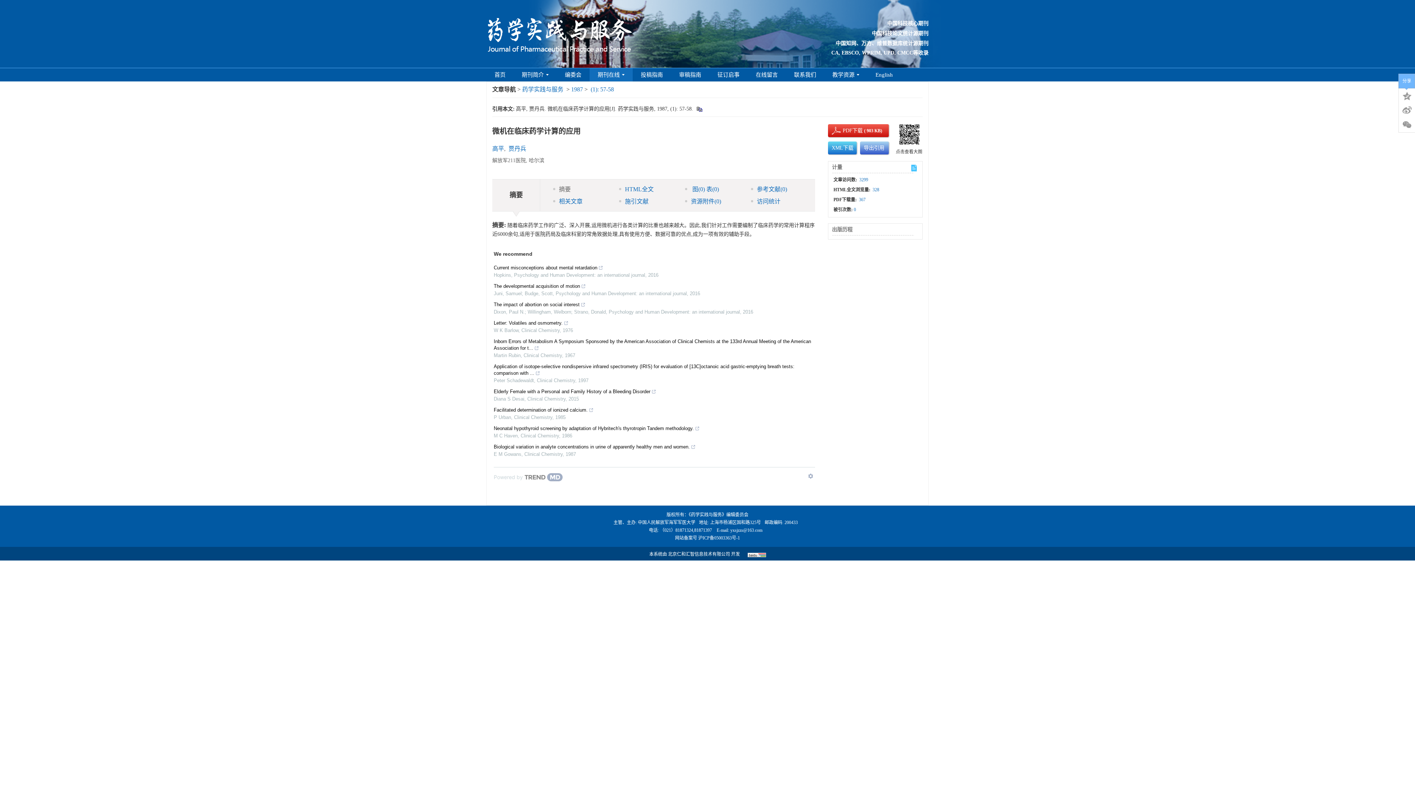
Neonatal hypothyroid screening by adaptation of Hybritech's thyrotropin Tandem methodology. (594, 428)
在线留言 (767, 75)
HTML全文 (639, 189)
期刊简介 (533, 75)
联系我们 (805, 75)
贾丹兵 (517, 149)
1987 (577, 89)
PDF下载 (846, 130)
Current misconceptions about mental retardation (545, 267)
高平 (498, 149)
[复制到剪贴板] (699, 109)
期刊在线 (609, 75)
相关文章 (571, 201)
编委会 (573, 75)
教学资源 (843, 75)
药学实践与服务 (542, 89)
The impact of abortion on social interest (537, 304)
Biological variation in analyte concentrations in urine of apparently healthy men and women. (592, 447)
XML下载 (842, 148)
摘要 (565, 189)
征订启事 (728, 75)
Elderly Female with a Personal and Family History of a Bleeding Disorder (572, 391)
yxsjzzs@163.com (746, 530)
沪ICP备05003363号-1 (719, 538)
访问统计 (768, 201)
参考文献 (772, 189)
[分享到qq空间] (1407, 95)
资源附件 (706, 201)
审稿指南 (690, 75)
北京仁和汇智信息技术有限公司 (699, 554)
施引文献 (637, 201)
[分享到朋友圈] (1407, 125)
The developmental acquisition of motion (537, 286)
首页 (500, 75)
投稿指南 (652, 75)
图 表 (705, 189)
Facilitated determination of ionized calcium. (541, 410)
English (884, 75)
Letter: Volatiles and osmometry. (528, 323)
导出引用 (874, 148)
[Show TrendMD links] (811, 476)
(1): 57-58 (602, 89)
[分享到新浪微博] (1407, 110)
